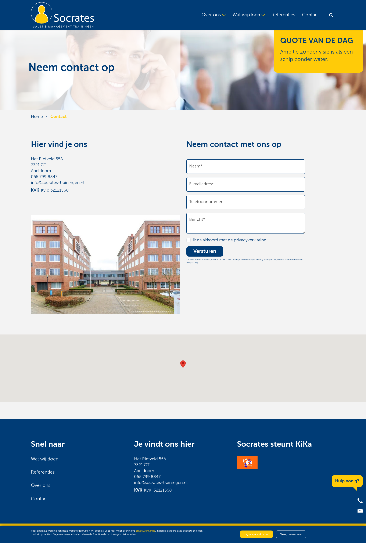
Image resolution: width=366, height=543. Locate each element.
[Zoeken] (331, 15)
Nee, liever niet (291, 534)
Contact (310, 14)
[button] (183, 364)
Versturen (204, 251)
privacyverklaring (250, 240)
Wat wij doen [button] (247, 14)
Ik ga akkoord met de (229, 240)
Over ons (40, 485)
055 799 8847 (44, 176)
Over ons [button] (211, 14)
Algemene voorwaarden (286, 259)
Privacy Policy (263, 259)
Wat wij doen (44, 458)
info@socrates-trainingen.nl (57, 182)
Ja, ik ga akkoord (256, 534)
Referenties (283, 14)
